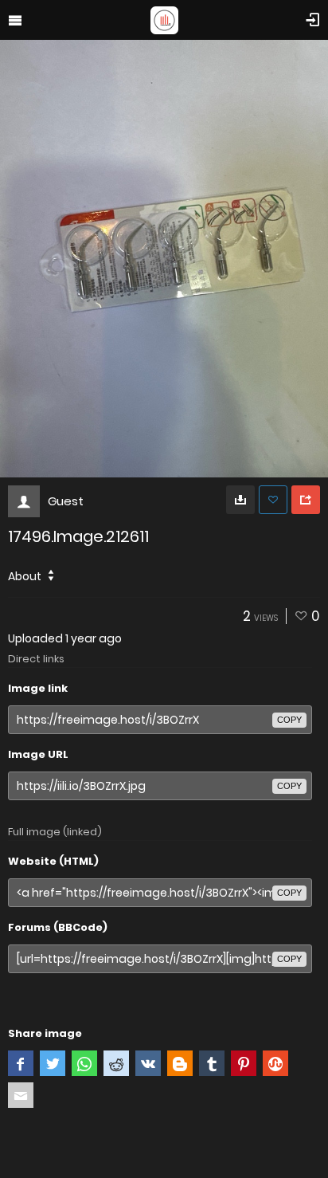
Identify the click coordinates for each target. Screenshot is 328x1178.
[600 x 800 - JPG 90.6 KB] (240, 499)
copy (289, 719)
